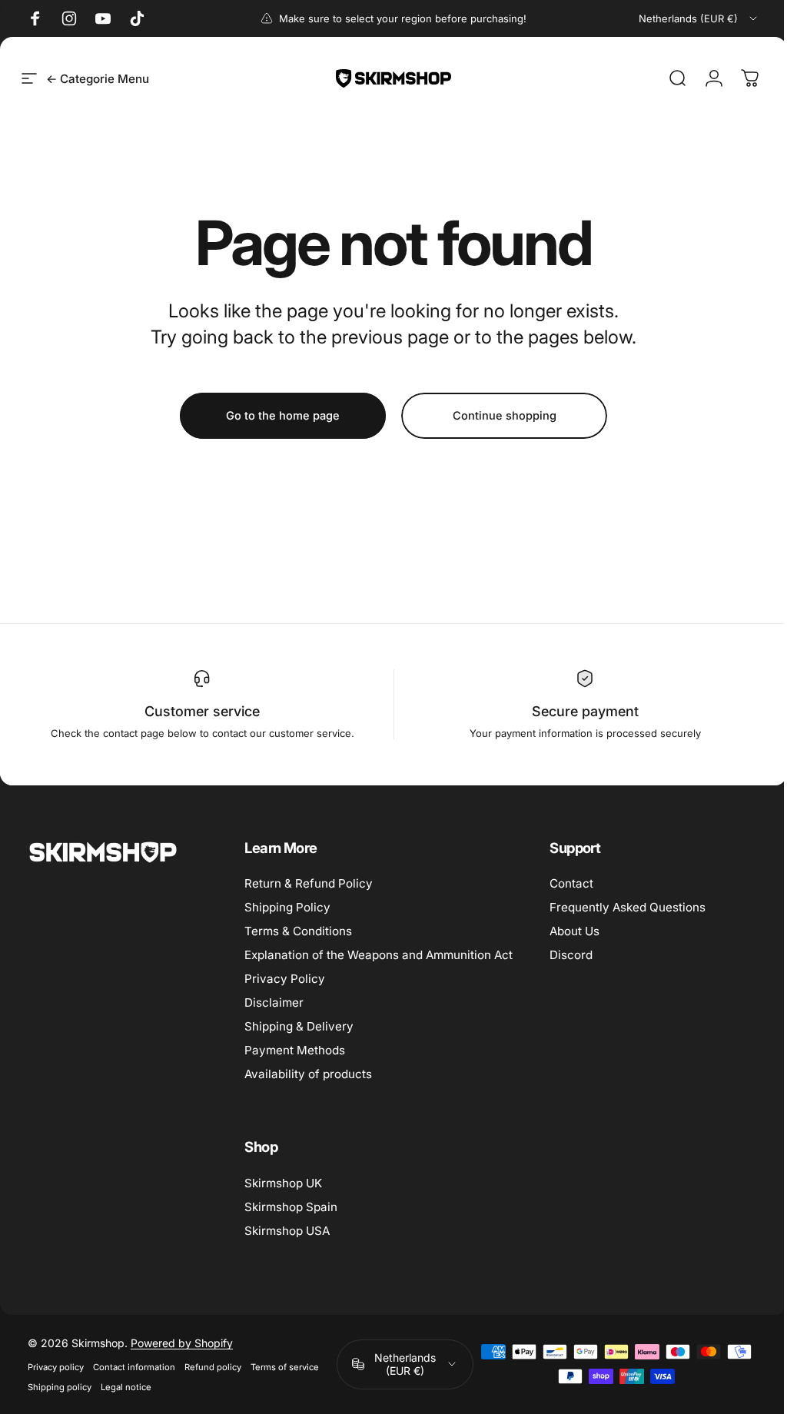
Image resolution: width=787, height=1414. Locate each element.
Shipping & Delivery (299, 1026)
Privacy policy (56, 1367)
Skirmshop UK (283, 1183)
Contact (571, 883)
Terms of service (285, 1367)
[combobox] (699, 18)
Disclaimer (274, 1002)
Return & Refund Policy (308, 883)
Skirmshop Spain (290, 1207)
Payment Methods (294, 1050)
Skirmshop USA (287, 1230)
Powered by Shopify (182, 1342)
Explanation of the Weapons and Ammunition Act (378, 955)
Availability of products (308, 1074)
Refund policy (212, 1367)
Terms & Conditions (298, 931)
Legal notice (126, 1387)
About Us (574, 931)
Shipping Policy (287, 907)
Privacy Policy (284, 978)
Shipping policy (59, 1387)
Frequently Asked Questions (628, 907)
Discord (571, 955)
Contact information (134, 1367)
